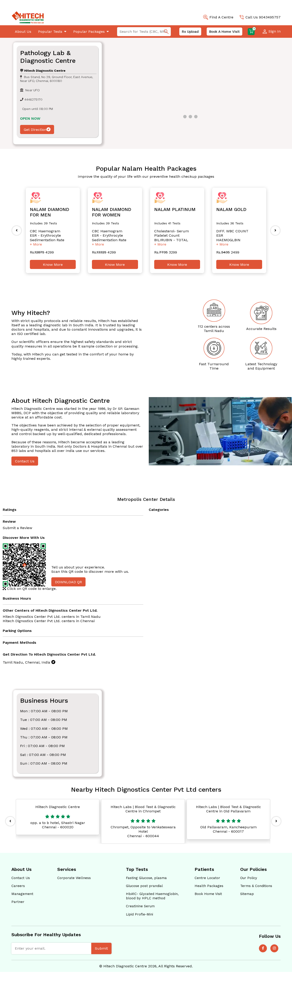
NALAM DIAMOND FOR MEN (49, 212)
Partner (17, 902)
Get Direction (35, 129)
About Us (23, 31)
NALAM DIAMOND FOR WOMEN (111, 212)
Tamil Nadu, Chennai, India (27, 662)
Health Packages (209, 886)
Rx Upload (190, 32)
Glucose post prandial (144, 886)
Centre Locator (207, 878)
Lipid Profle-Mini (139, 914)
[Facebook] (263, 948)
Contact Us (24, 461)
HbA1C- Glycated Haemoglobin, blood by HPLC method (152, 896)
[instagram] (274, 948)
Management (22, 894)
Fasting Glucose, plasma (146, 878)
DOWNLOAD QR (68, 582)
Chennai (87, 621)
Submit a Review (17, 528)
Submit (101, 948)
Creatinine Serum (140, 906)
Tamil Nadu (90, 616)
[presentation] (16, 230)
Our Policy (248, 878)
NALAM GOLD (231, 209)
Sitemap (247, 894)
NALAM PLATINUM (175, 209)
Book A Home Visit (224, 32)
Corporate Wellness (74, 878)
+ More (36, 244)
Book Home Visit (208, 894)
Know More (53, 264)
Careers (18, 886)
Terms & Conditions (256, 886)
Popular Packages (89, 31)
